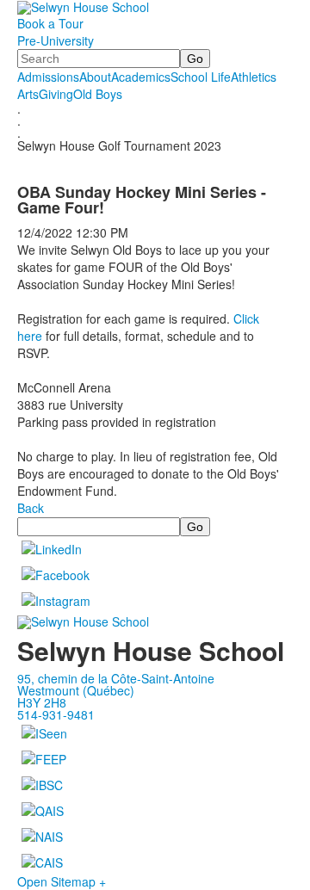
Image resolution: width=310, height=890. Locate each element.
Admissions (48, 76)
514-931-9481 (56, 714)
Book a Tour (50, 23)
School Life (200, 76)
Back (30, 507)
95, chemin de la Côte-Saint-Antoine (115, 678)
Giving (56, 93)
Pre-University (55, 40)
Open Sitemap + (61, 881)
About (95, 76)
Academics (140, 76)
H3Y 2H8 (41, 702)
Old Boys (97, 93)
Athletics (253, 76)
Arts (28, 93)
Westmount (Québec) (75, 690)
